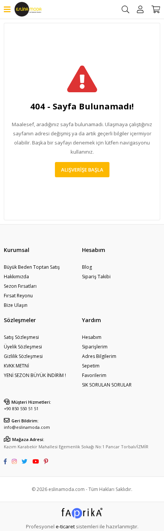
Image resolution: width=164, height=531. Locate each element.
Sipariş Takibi (96, 276)
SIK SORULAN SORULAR (107, 385)
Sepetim (91, 366)
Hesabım (91, 337)
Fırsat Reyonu (18, 295)
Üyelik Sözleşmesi (23, 346)
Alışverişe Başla (82, 169)
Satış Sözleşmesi (21, 337)
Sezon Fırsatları (20, 286)
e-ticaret (65, 526)
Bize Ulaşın (15, 305)
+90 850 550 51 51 (21, 408)
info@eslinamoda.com (27, 427)
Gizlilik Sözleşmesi (23, 356)
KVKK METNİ (16, 366)
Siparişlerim (95, 346)
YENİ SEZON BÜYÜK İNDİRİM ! (35, 375)
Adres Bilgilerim (99, 356)
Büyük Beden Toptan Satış (32, 267)
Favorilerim (94, 375)
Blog (87, 267)
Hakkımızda (16, 276)
